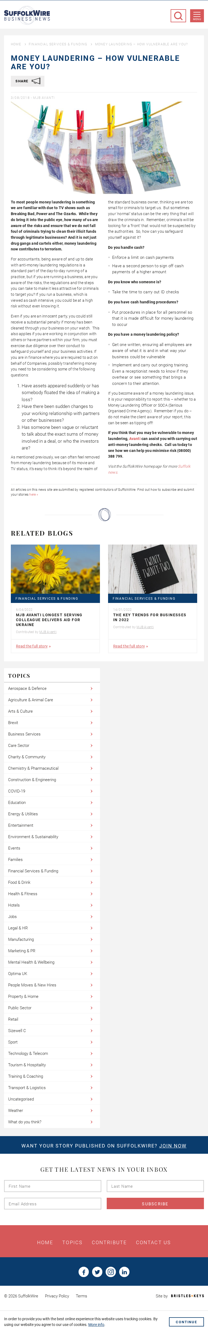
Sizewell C (17, 1030)
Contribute (109, 1242)
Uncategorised (21, 1099)
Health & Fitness (22, 893)
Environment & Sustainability (33, 836)
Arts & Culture (20, 711)
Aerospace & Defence (27, 688)
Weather (15, 1110)
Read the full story (32, 646)
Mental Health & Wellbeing (31, 962)
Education (17, 802)
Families (15, 859)
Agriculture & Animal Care (30, 699)
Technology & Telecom (28, 1053)
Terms (81, 1296)
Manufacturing (21, 939)
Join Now (173, 1146)
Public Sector (19, 1007)
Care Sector (18, 745)
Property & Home (23, 996)
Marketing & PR (21, 950)
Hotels (14, 905)
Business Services (24, 734)
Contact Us (153, 1242)
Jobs (12, 916)
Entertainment (20, 825)
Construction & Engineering (32, 779)
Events (14, 848)
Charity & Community (27, 756)
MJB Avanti (44, 98)
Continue (186, 1322)
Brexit (13, 722)
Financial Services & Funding (58, 44)
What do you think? (24, 1122)
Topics (72, 1242)
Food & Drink (19, 882)
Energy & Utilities (23, 814)
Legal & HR (18, 928)
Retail (13, 1019)
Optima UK (17, 973)
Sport (13, 1042)
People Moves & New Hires (32, 985)
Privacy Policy (57, 1296)
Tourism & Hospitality (27, 1064)
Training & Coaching (25, 1076)
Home (16, 44)
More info (96, 1324)
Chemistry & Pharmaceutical (33, 768)
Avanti (135, 438)
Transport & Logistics (27, 1087)
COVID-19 (16, 791)
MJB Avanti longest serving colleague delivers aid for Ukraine (49, 620)
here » (33, 494)
